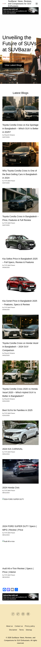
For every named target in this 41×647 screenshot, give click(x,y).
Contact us (19, 626)
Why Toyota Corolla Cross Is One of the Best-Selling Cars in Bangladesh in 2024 (19, 171)
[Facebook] (13, 614)
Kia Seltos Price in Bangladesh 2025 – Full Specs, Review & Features (20, 257)
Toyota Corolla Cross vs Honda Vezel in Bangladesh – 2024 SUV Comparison (20, 344)
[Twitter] (18, 614)
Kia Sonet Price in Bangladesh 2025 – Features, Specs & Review (19, 300)
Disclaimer (13, 630)
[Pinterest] (28, 614)
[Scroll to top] (36, 644)
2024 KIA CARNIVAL (12, 446)
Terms (21, 630)
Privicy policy (30, 626)
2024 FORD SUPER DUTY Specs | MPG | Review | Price (19, 525)
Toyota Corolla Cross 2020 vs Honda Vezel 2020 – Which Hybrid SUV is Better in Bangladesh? (20, 389)
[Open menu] (37, 3)
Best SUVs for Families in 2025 (17, 407)
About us (9, 626)
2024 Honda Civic (11, 484)
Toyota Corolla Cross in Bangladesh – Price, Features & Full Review (20, 215)
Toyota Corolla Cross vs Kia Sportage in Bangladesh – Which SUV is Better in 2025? (20, 125)
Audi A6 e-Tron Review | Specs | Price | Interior (18, 567)
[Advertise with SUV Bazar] (20, 14)
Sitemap (29, 630)
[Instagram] (23, 614)
